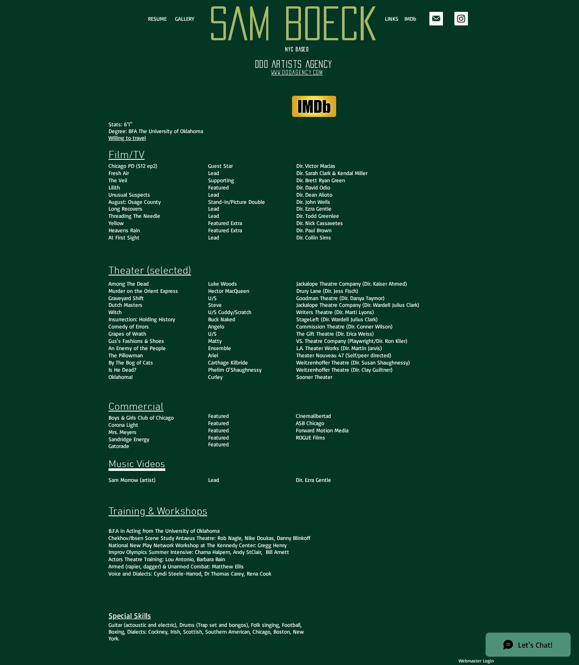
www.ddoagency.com (297, 72)
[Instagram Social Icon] (461, 18)
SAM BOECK (292, 23)
